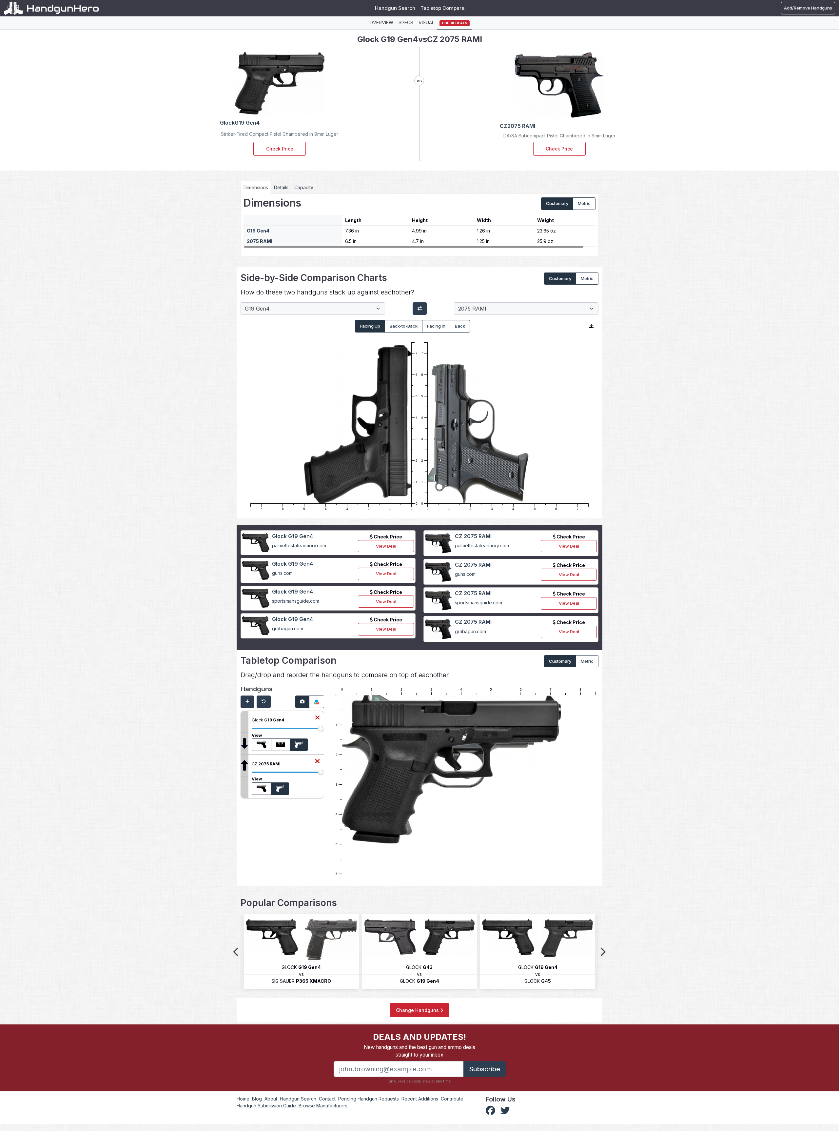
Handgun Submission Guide (266, 1105)
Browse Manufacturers (323, 1105)
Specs (406, 22)
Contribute (452, 1098)
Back (460, 326)
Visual (426, 22)
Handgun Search (395, 8)
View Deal (386, 546)
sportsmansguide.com (295, 601)
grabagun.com (287, 628)
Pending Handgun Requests (368, 1098)
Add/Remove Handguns (808, 7)
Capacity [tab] (303, 187)
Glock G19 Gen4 (292, 536)
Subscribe (484, 1069)
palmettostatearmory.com (299, 545)
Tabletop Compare (442, 8)
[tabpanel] (419, 223)
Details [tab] (281, 187)
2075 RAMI (259, 241)
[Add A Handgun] (247, 702)
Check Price (279, 148)
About (270, 1098)
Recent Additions (419, 1098)
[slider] (320, 728)
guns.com (282, 573)
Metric (584, 203)
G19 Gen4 (258, 230)
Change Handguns (418, 1010)
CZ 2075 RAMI (473, 536)
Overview (381, 22)
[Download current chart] (591, 326)
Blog (257, 1098)
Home (243, 1098)
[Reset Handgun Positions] (264, 702)
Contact (327, 1098)
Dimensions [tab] (256, 187)
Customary (557, 203)
